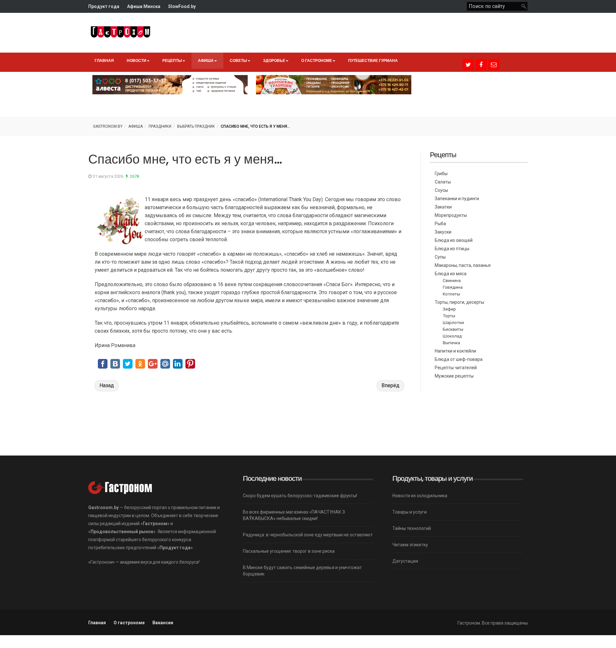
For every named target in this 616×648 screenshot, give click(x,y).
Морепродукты (451, 215)
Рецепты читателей (456, 367)
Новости (136, 60)
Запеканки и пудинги (457, 198)
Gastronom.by (108, 126)
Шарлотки (453, 322)
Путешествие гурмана (373, 60)
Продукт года (103, 6)
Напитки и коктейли (455, 351)
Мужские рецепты (454, 376)
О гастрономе (316, 60)
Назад (106, 385)
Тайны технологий (411, 528)
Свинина (452, 280)
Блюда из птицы (452, 248)
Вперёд (390, 385)
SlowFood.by (182, 6)
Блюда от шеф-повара (459, 359)
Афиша (206, 60)
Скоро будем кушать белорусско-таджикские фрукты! (300, 495)
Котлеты (451, 293)
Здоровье (274, 60)
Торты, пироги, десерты (459, 302)
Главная (104, 60)
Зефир (449, 308)
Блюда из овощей (454, 240)
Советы (238, 60)
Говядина (453, 287)
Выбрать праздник (196, 126)
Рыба (440, 223)
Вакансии (162, 622)
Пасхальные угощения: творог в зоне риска (289, 551)
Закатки (443, 206)
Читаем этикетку (410, 544)
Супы (440, 257)
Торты (449, 315)
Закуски (443, 231)
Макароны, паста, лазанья (463, 265)
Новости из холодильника (419, 495)
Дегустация (405, 561)
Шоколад (452, 335)
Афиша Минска (143, 6)
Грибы (441, 173)
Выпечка (451, 342)
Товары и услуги (409, 512)
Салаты (443, 181)
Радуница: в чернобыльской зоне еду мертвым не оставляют (308, 534)
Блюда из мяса (450, 273)
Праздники (160, 126)
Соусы (441, 190)
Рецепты (172, 60)
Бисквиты (453, 329)
